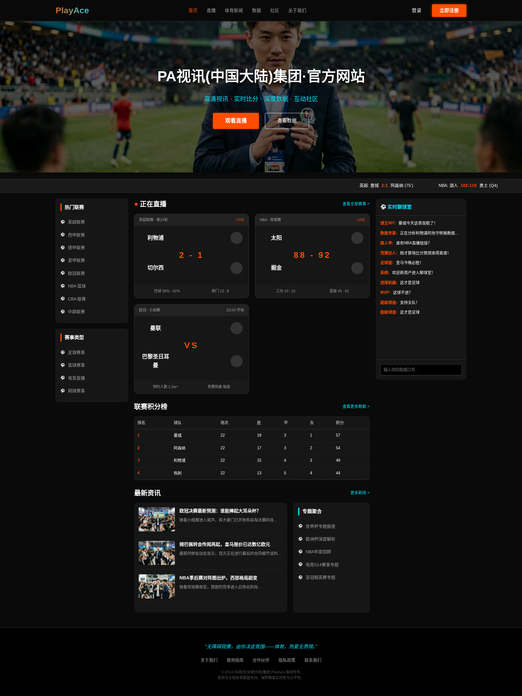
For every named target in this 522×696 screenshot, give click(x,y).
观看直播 (236, 121)
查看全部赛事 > (356, 203)
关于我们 (297, 10)
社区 (274, 10)
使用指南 (235, 660)
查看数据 (287, 120)
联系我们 (312, 660)
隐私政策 (287, 660)
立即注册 (449, 10)
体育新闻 (234, 10)
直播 (211, 10)
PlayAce (72, 10)
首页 (193, 10)
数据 (256, 10)
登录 (416, 10)
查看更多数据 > (356, 406)
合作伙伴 (261, 660)
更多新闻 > (360, 492)
